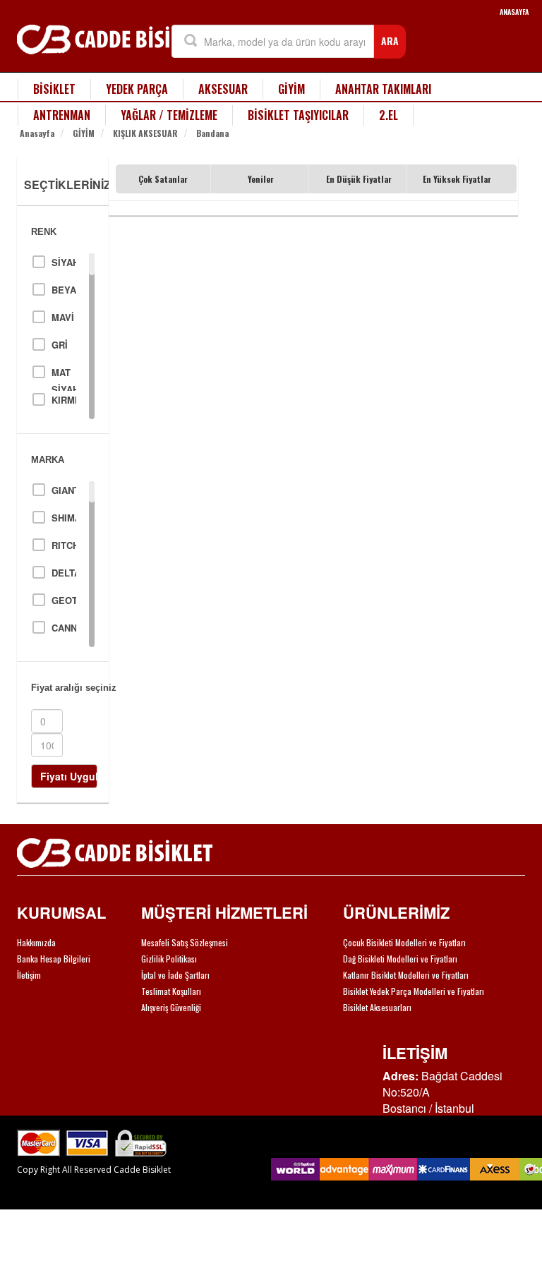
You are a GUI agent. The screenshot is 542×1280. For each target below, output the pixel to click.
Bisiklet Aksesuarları (377, 1007)
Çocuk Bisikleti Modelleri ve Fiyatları (404, 942)
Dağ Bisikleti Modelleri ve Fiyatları (400, 959)
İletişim (29, 975)
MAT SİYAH (64, 373)
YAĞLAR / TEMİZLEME (169, 115)
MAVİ (63, 317)
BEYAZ (64, 289)
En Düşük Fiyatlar (359, 179)
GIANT (64, 490)
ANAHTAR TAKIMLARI (383, 88)
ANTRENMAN (61, 115)
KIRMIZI (64, 399)
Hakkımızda (36, 942)
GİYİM (291, 88)
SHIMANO (64, 517)
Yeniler (261, 179)
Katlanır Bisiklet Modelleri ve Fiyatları (406, 975)
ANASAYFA (514, 11)
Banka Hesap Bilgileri (53, 959)
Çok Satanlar (163, 179)
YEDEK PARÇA (137, 88)
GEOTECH (64, 600)
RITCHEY (64, 545)
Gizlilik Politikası (169, 959)
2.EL (388, 115)
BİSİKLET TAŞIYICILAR (298, 115)
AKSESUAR (223, 88)
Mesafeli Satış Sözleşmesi (184, 942)
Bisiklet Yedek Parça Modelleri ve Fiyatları (413, 991)
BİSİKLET (54, 88)
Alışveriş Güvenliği (171, 1007)
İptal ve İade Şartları (175, 975)
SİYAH (64, 262)
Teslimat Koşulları (171, 991)
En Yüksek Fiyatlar (457, 179)
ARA (390, 40)
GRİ (60, 344)
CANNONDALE (64, 627)
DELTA (64, 572)
